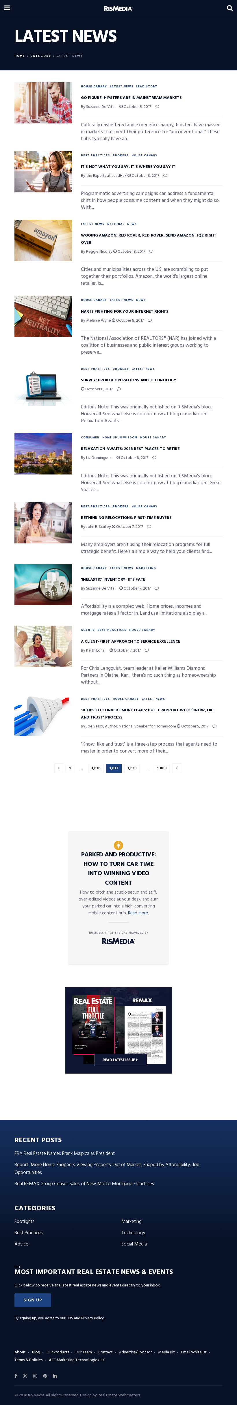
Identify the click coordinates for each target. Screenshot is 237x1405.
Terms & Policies (28, 1360)
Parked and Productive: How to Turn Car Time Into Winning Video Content (118, 869)
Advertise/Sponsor (135, 1352)
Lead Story (146, 86)
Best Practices (95, 155)
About (20, 1352)
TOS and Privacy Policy (85, 1318)
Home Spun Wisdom (119, 437)
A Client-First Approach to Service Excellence (130, 641)
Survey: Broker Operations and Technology (128, 380)
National (115, 224)
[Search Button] (230, 8)
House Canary (94, 86)
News (132, 224)
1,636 (95, 768)
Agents (88, 630)
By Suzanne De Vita (97, 107)
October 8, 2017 (137, 107)
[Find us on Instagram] (35, 1376)
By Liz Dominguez (96, 458)
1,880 (162, 768)
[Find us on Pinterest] (45, 1376)
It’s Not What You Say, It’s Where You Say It (128, 167)
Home (19, 56)
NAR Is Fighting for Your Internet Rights (125, 311)
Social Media (134, 1244)
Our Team (83, 1352)
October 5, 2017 (194, 726)
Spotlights (24, 1222)
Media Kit (166, 1352)
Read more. (138, 913)
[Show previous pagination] (58, 768)
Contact (105, 1352)
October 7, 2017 (129, 527)
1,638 (132, 768)
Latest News (69, 56)
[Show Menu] (7, 8)
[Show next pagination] (177, 768)
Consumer (90, 437)
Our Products (58, 1352)
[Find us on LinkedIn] (55, 1376)
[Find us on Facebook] (15, 1376)
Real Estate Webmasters (119, 1395)
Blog (36, 1352)
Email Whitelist (194, 1352)
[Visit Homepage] (118, 8)
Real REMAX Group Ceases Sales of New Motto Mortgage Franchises (84, 1184)
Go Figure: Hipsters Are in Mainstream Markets (131, 98)
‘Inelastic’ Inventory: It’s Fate (113, 579)
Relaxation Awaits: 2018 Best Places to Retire (130, 449)
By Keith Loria (93, 650)
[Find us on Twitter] (25, 1376)
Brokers (121, 155)
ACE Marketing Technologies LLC (77, 1360)
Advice (21, 1244)
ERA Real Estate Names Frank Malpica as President (64, 1154)
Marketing (146, 568)
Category (40, 56)
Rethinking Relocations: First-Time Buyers (126, 518)
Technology (133, 1233)
